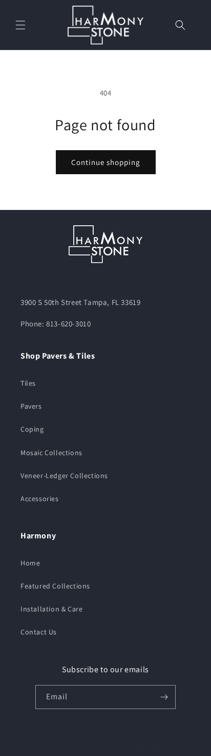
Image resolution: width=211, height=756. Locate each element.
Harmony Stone (89, 747)
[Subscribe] (164, 697)
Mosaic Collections (51, 452)
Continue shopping (105, 162)
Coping (32, 429)
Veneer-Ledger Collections (64, 475)
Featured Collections (55, 585)
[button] (20, 25)
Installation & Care (51, 608)
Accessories (39, 498)
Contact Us (38, 631)
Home (30, 563)
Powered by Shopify (137, 747)
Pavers (31, 406)
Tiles (28, 383)
